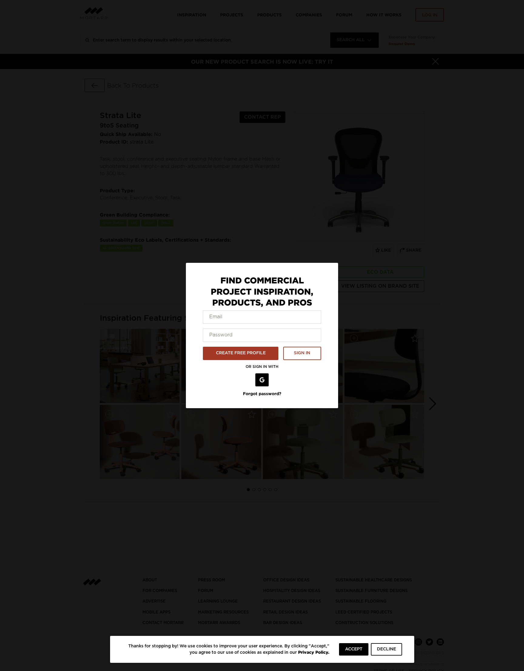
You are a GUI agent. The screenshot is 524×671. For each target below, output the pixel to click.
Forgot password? (262, 393)
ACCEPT (353, 649)
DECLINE (386, 649)
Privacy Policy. (313, 652)
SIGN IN (302, 353)
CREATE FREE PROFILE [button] (241, 353)
